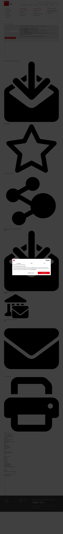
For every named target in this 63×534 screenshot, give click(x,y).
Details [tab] (31, 263)
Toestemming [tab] (19, 263)
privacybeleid (34, 269)
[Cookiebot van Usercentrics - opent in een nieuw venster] (46, 260)
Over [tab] (44, 263)
